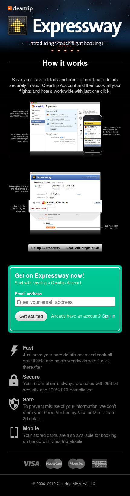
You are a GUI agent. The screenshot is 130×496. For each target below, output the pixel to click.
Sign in (108, 316)
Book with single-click (82, 248)
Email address (28, 293)
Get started (31, 316)
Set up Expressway (45, 248)
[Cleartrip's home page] (20, 10)
